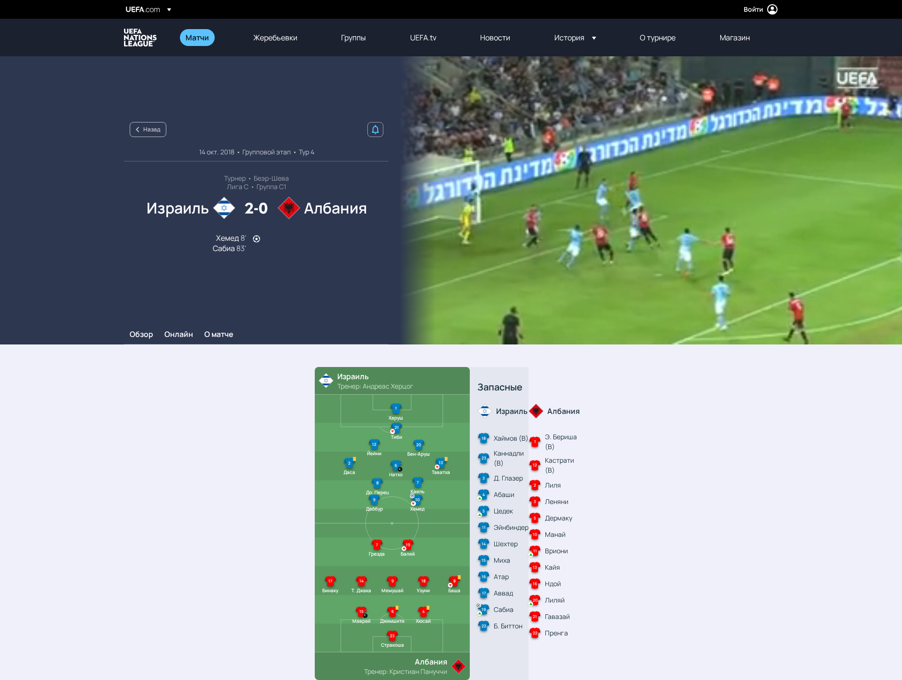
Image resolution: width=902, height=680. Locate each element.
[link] (197, 37)
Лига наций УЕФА (140, 37)
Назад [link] (151, 129)
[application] (645, 200)
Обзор (141, 334)
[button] (575, 37)
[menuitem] (207, 37)
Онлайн (178, 334)
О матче (218, 334)
